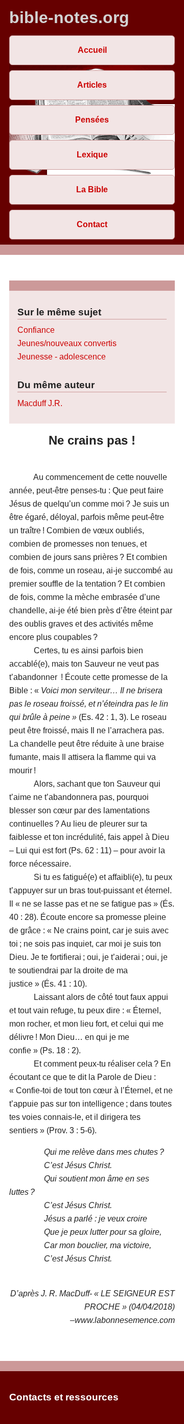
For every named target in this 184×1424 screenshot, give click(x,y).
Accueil (92, 50)
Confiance (36, 330)
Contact (92, 224)
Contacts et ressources (64, 1397)
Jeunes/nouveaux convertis (67, 343)
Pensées (92, 119)
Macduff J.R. (39, 403)
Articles (92, 85)
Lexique (92, 154)
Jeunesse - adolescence (61, 356)
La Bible (92, 189)
